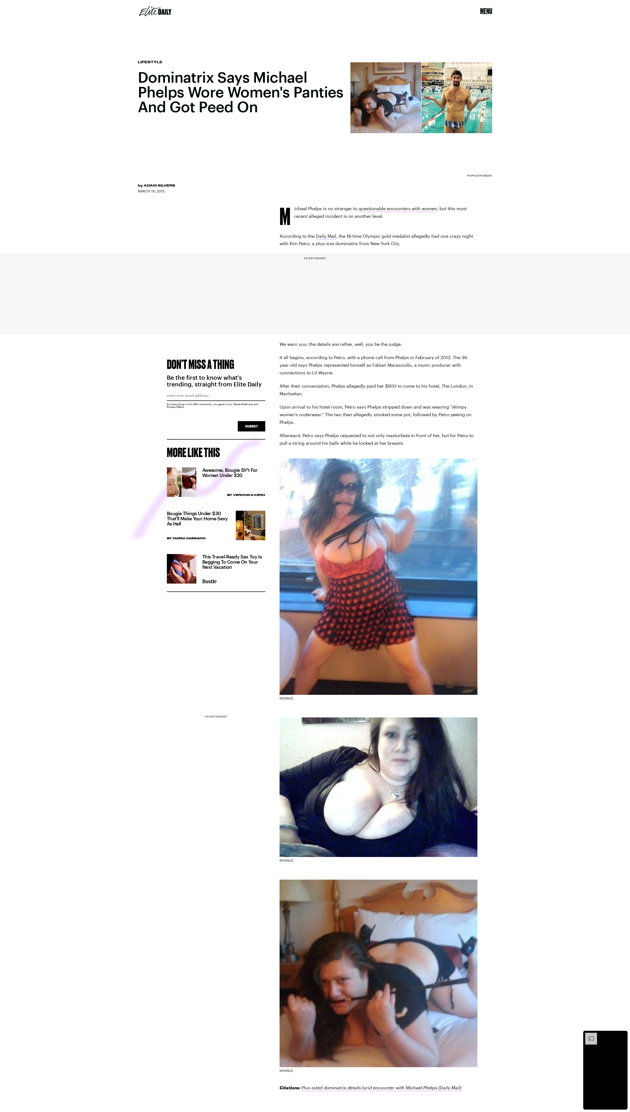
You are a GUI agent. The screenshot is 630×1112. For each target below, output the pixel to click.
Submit (251, 426)
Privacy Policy (175, 406)
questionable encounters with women (398, 208)
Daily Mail (326, 236)
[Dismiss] (622, 1035)
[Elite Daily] (155, 11)
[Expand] (589, 1035)
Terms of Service (243, 404)
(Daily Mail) (449, 1087)
